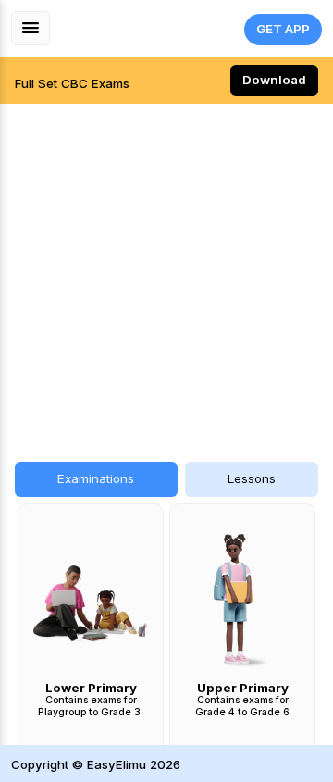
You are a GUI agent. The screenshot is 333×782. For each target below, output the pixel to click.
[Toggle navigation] (30, 28)
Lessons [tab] (252, 478)
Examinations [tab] (95, 478)
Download (274, 79)
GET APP (283, 28)
